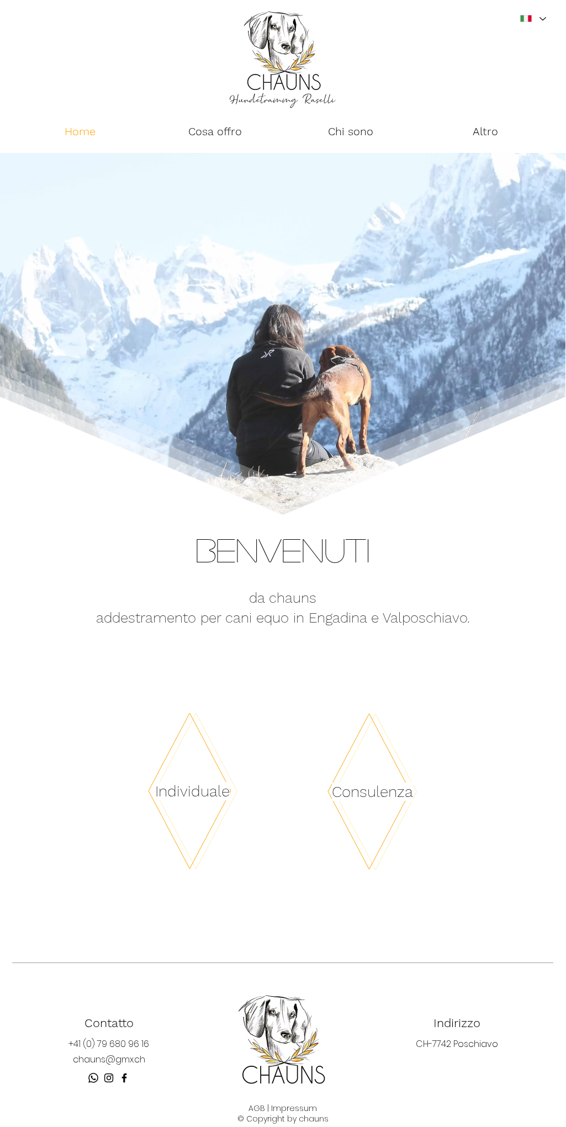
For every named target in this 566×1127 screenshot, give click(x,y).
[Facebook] (124, 1078)
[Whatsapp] (93, 1078)
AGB (256, 1108)
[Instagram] (109, 1078)
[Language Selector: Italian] (532, 18)
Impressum (294, 1108)
